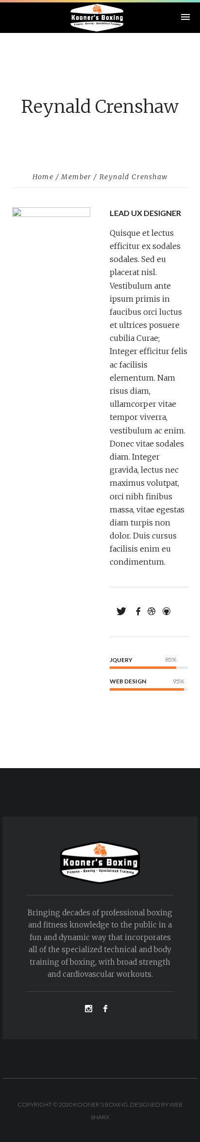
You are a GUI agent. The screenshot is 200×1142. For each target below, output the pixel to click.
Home (43, 176)
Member (76, 176)
